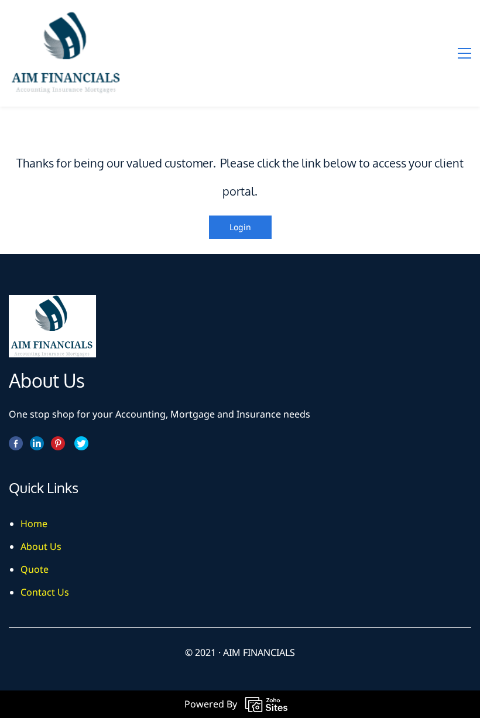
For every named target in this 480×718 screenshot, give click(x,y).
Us (63, 592)
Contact (37, 592)
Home (33, 523)
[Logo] (67, 53)
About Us (40, 546)
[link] (53, 303)
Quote (34, 569)
